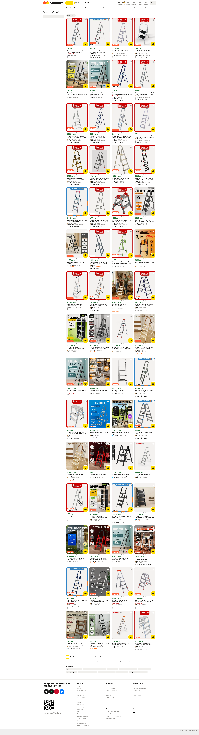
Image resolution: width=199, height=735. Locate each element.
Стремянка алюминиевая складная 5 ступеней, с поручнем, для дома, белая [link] (99, 391)
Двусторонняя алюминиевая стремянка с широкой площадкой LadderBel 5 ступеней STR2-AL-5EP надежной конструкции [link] (144, 644)
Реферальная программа (139, 688)
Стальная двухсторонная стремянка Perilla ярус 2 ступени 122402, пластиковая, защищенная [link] (121, 221)
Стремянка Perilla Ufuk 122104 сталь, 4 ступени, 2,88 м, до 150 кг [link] (121, 601)
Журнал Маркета (110, 697)
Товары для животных (82, 718)
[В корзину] (85, 44)
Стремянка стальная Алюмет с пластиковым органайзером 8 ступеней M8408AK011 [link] (97, 136)
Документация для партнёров (113, 716)
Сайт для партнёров (111, 718)
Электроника (80, 695)
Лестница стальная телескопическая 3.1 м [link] (144, 263)
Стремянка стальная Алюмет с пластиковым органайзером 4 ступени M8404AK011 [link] (122, 93)
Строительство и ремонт (83, 720)
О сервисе (108, 693)
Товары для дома (81, 700)
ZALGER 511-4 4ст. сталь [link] (118, 390)
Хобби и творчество (82, 707)
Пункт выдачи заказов (138, 693)
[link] (74, 669)
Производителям (137, 690)
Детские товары (81, 723)
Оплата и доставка (110, 688)
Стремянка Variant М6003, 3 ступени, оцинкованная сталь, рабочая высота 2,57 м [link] (99, 178)
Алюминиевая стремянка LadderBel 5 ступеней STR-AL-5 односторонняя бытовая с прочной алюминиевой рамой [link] (144, 136)
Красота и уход (81, 704)
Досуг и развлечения (82, 686)
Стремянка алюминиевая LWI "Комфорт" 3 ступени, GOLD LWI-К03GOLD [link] (75, 178)
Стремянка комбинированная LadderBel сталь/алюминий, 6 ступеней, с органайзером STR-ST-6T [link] (76, 305)
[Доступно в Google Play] (51, 693)
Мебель (79, 688)
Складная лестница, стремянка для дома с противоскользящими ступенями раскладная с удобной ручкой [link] (144, 348)
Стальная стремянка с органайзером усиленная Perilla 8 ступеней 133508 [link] (144, 178)
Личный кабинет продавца (112, 711)
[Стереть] (113, 3)
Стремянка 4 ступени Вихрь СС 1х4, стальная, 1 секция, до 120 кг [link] (121, 178)
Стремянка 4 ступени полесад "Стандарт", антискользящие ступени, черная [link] (144, 221)
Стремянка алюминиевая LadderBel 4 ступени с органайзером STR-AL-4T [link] (76, 51)
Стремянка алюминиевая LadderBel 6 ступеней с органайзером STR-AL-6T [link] (144, 93)
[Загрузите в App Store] (46, 693)
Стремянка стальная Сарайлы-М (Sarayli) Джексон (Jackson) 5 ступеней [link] (144, 475)
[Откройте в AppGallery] (56, 693)
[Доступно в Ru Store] (62, 693)
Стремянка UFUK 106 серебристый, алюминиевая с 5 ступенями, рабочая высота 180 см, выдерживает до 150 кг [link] (122, 348)
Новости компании (138, 686)
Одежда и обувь (81, 697)
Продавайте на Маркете (112, 714)
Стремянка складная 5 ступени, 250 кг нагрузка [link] (77, 263)
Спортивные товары (82, 716)
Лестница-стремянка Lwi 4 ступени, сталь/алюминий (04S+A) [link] (144, 391)
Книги (78, 711)
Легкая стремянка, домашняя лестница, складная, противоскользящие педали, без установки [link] (120, 305)
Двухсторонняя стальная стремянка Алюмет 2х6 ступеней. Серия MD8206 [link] (145, 305)
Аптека (79, 702)
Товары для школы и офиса (84, 714)
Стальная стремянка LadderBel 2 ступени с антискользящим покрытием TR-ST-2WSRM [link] (145, 51)
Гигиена (79, 693)
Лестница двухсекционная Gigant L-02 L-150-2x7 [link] (77, 516)
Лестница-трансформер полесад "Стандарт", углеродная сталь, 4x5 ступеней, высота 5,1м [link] (98, 517)
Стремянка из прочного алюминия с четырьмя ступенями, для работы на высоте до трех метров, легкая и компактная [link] (121, 51)
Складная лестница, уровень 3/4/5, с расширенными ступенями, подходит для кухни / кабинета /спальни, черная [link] (144, 517)
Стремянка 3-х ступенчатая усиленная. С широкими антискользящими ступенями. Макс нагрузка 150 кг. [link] (100, 601)
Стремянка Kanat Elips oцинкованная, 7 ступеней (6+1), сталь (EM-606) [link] (99, 51)
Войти (153, 3)
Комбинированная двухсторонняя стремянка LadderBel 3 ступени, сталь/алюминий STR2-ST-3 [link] (77, 433)
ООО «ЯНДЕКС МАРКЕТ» (190, 731)
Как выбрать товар (110, 686)
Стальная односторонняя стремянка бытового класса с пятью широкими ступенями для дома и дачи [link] (99, 221)
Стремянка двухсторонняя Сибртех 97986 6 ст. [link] (144, 433)
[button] (71, 15)
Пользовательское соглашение (20, 732)
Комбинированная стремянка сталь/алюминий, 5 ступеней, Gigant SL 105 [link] (76, 136)
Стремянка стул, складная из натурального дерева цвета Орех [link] (75, 644)
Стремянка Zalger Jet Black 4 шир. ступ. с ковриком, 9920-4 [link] (122, 517)
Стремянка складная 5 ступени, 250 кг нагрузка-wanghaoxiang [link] (99, 644)
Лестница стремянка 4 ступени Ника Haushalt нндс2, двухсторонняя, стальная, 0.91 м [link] (144, 601)
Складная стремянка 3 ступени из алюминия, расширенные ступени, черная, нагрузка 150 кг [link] (121, 475)
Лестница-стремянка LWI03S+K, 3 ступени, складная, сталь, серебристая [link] (99, 263)
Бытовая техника (81, 690)
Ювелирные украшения (83, 725)
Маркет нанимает (137, 695)
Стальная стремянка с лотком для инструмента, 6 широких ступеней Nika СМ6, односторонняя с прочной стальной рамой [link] (99, 305)
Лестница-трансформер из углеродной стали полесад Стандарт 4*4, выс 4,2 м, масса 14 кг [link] (76, 348)
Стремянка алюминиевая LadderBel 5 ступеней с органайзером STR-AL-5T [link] (121, 136)
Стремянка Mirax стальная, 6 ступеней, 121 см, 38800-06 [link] (77, 601)
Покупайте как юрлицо (111, 690)
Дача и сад (80, 709)
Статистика (7, 732)
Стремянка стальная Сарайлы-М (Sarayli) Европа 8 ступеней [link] (120, 644)
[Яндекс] (195, 733)
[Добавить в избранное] (86, 20)
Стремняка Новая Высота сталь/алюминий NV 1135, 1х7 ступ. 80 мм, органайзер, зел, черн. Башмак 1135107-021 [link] (121, 262)
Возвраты (108, 695)
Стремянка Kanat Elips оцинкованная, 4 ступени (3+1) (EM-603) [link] (77, 221)
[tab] (47, 7)
